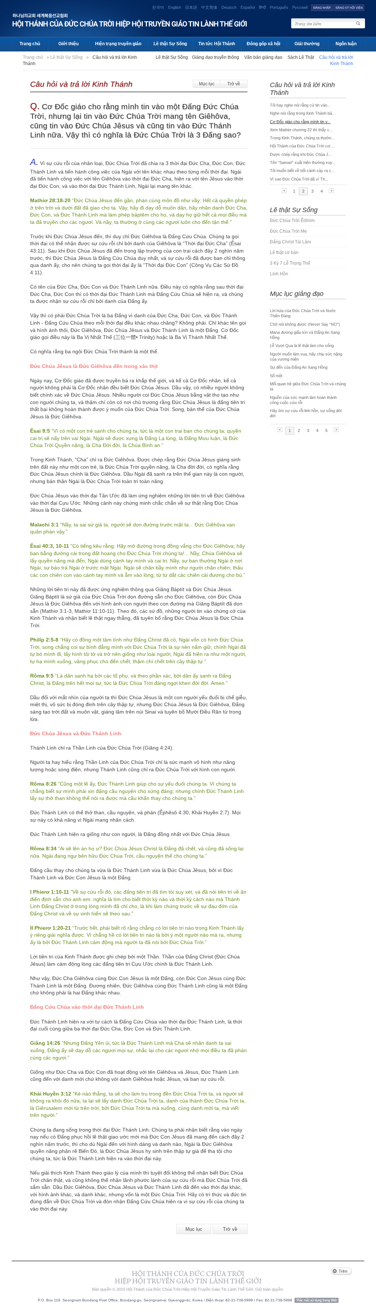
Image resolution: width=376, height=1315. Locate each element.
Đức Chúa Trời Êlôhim (292, 220)
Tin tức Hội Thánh (216, 43)
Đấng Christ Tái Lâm (290, 241)
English (174, 7)
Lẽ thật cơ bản (284, 252)
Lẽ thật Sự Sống (170, 43)
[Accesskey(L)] (321, 7)
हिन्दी (262, 7)
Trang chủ (29, 43)
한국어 (158, 7)
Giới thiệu (68, 43)
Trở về (233, 83)
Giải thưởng (306, 43)
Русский (300, 7)
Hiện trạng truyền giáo (118, 43)
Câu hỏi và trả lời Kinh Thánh (81, 84)
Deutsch (228, 7)
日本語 (191, 7)
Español (248, 7)
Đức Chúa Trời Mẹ (288, 231)
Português (279, 7)
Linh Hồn (279, 273)
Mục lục (206, 83)
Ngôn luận (346, 43)
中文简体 (209, 7)
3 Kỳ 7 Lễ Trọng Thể (290, 263)
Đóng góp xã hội (263, 43)
